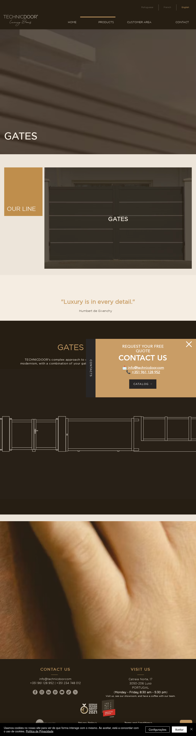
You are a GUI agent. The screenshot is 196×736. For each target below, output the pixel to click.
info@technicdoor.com (146, 367)
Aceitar (179, 729)
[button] (189, 344)
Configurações (157, 729)
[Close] (191, 729)
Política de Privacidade (39, 731)
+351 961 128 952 (146, 372)
